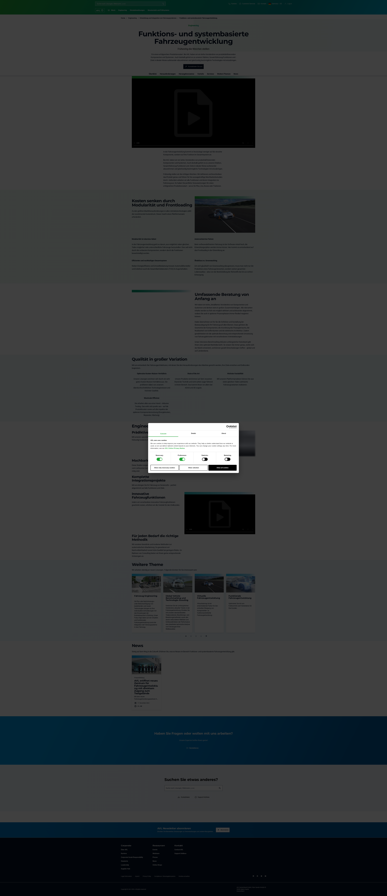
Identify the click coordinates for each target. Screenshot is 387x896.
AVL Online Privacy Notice (175, 448)
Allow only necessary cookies (164, 468)
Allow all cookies (222, 468)
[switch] (182, 459)
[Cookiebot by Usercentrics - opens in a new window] (228, 426)
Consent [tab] (163, 434)
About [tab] (224, 433)
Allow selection (193, 468)
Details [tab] (193, 433)
